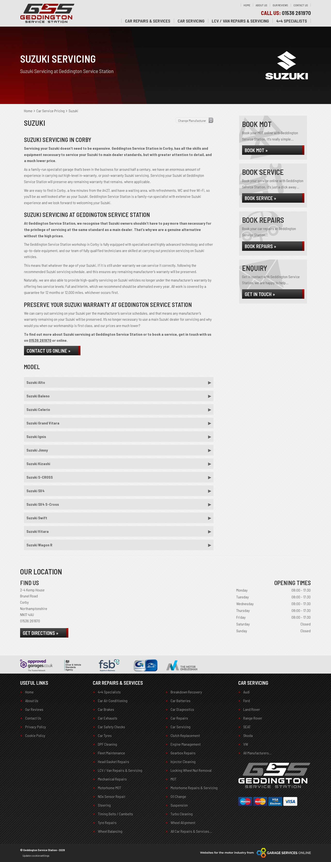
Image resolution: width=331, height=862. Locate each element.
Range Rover (252, 718)
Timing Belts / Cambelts (115, 814)
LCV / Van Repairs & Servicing (240, 21)
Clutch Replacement (185, 735)
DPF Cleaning (107, 744)
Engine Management (186, 744)
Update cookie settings (36, 855)
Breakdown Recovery (186, 692)
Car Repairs (179, 718)
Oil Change (178, 796)
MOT (173, 779)
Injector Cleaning (183, 762)
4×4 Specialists (291, 21)
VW (245, 744)
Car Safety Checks (111, 727)
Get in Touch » (260, 294)
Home (247, 5)
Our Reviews (280, 5)
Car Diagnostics (182, 709)
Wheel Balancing (110, 831)
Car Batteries (180, 701)
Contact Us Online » (49, 351)
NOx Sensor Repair (112, 796)
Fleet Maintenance (111, 753)
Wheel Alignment (183, 823)
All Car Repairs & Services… (191, 831)
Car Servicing (191, 21)
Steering (104, 805)
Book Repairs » (260, 246)
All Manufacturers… (257, 753)
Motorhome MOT (109, 788)
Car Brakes (106, 709)
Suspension (179, 805)
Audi (246, 692)
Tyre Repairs (107, 823)
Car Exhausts (107, 718)
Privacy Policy (35, 727)
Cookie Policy (35, 735)
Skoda (248, 735)
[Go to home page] (47, 13)
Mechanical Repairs (112, 779)
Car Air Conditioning (112, 701)
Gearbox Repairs (183, 753)
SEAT (247, 727)
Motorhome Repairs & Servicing (194, 788)
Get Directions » (40, 633)
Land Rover (251, 709)
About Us (261, 5)
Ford (246, 701)
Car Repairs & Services (147, 21)
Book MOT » (256, 150)
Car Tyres (105, 735)
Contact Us (300, 5)
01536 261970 (286, 12)
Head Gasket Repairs (113, 762)
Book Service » (260, 198)
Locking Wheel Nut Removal (191, 770)
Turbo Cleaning (182, 814)
